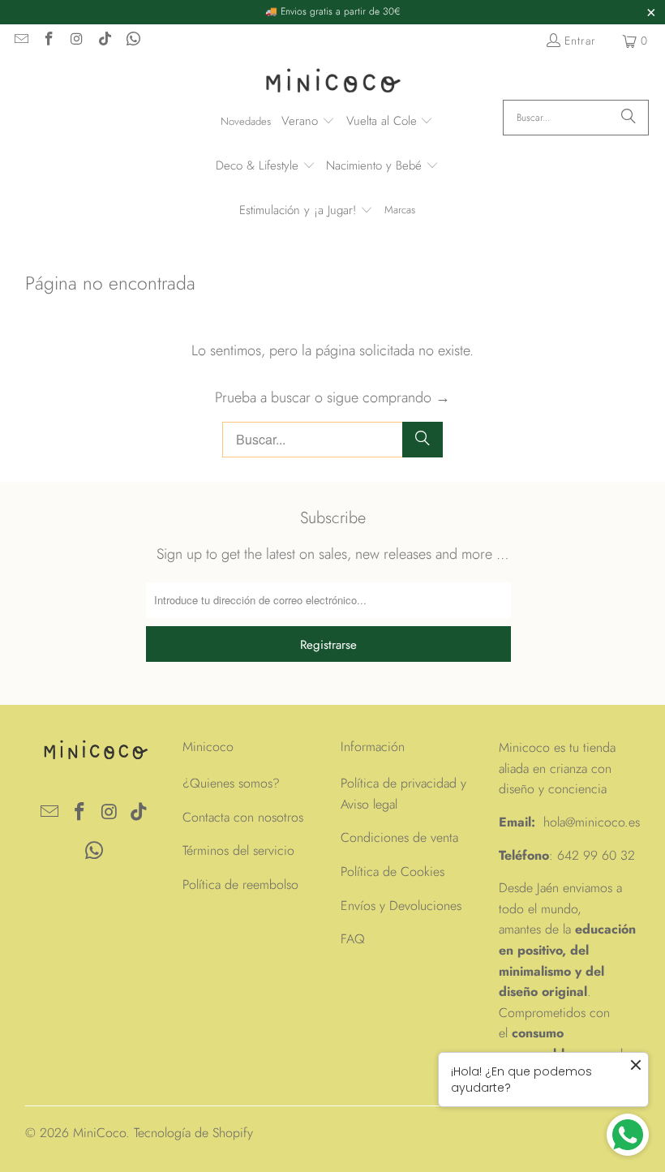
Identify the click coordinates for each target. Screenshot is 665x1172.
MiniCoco (99, 1132)
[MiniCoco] (332, 82)
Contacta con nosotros (242, 817)
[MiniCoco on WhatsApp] (132, 40)
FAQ (353, 938)
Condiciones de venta (399, 837)
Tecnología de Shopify (193, 1132)
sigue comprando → (388, 397)
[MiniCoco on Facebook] (49, 40)
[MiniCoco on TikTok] (105, 40)
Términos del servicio (238, 850)
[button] (308, 122)
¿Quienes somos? (231, 783)
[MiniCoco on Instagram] (76, 40)
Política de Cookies (392, 871)
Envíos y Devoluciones (401, 905)
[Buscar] (628, 117)
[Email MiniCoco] (20, 40)
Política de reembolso (240, 884)
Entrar (580, 40)
